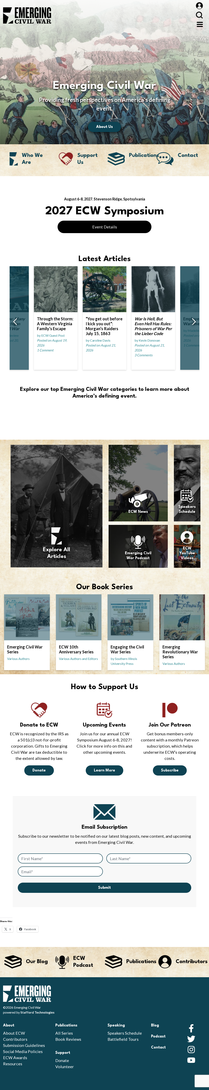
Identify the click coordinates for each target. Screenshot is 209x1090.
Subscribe (170, 770)
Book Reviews (68, 1039)
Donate (39, 770)
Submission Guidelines (24, 1045)
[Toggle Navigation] (200, 24)
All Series (64, 1033)
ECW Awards (15, 1057)
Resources (12, 1063)
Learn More (104, 770)
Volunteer (64, 1066)
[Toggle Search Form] (199, 15)
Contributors (15, 1039)
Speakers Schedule (125, 1033)
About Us (104, 127)
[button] (15, 322)
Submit (104, 888)
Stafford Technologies (37, 1012)
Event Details (104, 226)
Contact (158, 1047)
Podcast (158, 1036)
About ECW (14, 1033)
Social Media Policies (23, 1051)
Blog (155, 1025)
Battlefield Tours (123, 1039)
